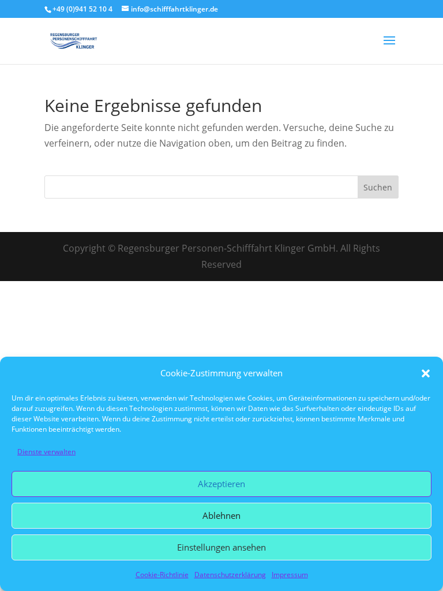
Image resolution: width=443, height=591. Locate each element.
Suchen (377, 187)
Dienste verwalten (46, 452)
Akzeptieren (221, 483)
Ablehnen (221, 515)
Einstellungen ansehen (221, 547)
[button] (425, 373)
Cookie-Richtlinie (162, 574)
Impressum (290, 574)
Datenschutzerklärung (230, 574)
